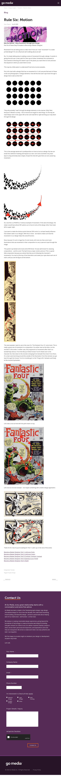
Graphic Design (11, 572)
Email (9, 673)
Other (20, 701)
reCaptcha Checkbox (13, 731)
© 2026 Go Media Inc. (11, 770)
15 (14, 24)
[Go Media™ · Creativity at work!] (7, 3)
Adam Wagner (7, 24)
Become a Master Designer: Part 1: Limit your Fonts (19, 552)
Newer (54, 579)
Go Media (7, 610)
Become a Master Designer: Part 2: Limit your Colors (19, 554)
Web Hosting (32, 698)
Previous (7, 579)
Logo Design (21, 698)
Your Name (10, 651)
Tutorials (20, 7)
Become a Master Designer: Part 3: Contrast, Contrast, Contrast (23, 556)
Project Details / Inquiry (14, 709)
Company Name (11, 662)
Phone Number (11, 683)
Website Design (10, 698)
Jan (13, 24)
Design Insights (12, 7)
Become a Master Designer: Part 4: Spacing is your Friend (21, 559)
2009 (17, 24)
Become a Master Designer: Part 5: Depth (16, 561)
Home (5, 7)
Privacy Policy (37, 770)
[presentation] (18, 737)
